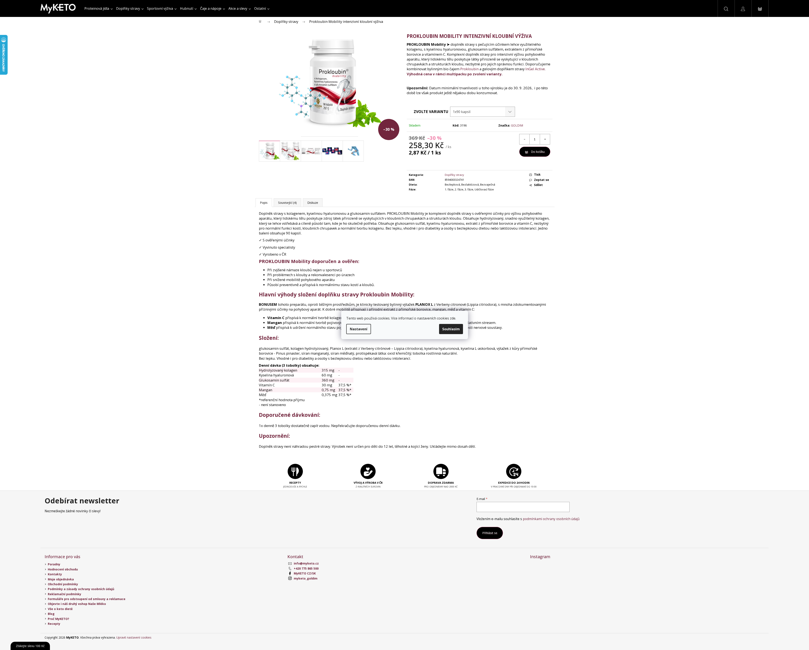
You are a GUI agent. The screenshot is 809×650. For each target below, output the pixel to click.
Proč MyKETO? (58, 619)
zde (452, 318)
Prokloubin (469, 68)
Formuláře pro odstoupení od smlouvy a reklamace (86, 599)
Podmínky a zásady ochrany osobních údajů (81, 589)
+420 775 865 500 (306, 568)
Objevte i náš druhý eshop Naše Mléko (77, 604)
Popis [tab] (264, 203)
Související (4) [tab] (287, 203)
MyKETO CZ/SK (305, 573)
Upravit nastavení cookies (133, 637)
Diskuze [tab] (312, 203)
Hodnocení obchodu (63, 569)
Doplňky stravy (454, 175)
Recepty (54, 624)
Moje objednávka (61, 579)
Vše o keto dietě (60, 609)
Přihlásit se (489, 533)
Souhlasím (451, 329)
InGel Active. (535, 68)
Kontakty (55, 574)
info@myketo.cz (306, 563)
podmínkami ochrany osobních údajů (551, 519)
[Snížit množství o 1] (524, 139)
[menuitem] (98, 8)
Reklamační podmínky (64, 594)
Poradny (54, 564)
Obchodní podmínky (63, 584)
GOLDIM (517, 125)
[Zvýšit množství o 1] (545, 139)
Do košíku (538, 152)
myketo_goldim (305, 578)
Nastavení (358, 329)
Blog (51, 614)
